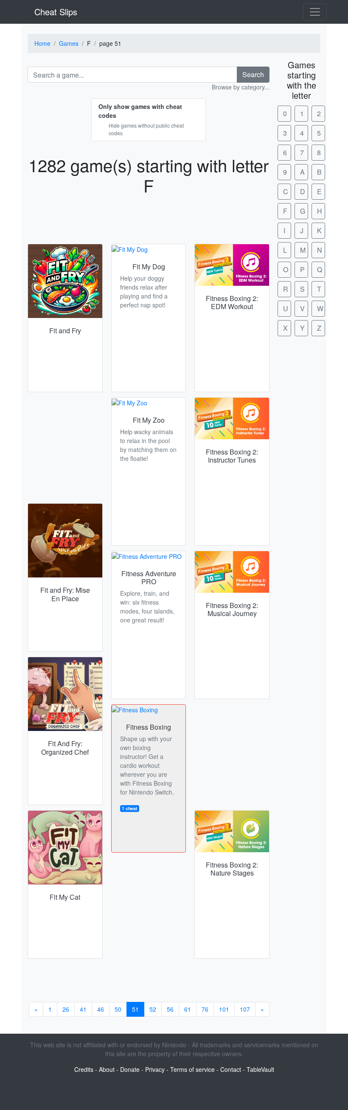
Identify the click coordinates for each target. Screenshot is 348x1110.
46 (100, 1009)
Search (253, 74)
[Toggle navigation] (315, 11)
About (107, 1069)
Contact (230, 1069)
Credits (83, 1069)
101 (224, 1009)
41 (83, 1009)
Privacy (155, 1069)
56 (170, 1009)
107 (245, 1009)
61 (187, 1009)
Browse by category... (240, 87)
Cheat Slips (54, 12)
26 (65, 1009)
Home (42, 43)
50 (118, 1009)
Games (69, 43)
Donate (130, 1069)
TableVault (260, 1069)
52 (152, 1009)
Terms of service (192, 1069)
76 (205, 1009)
